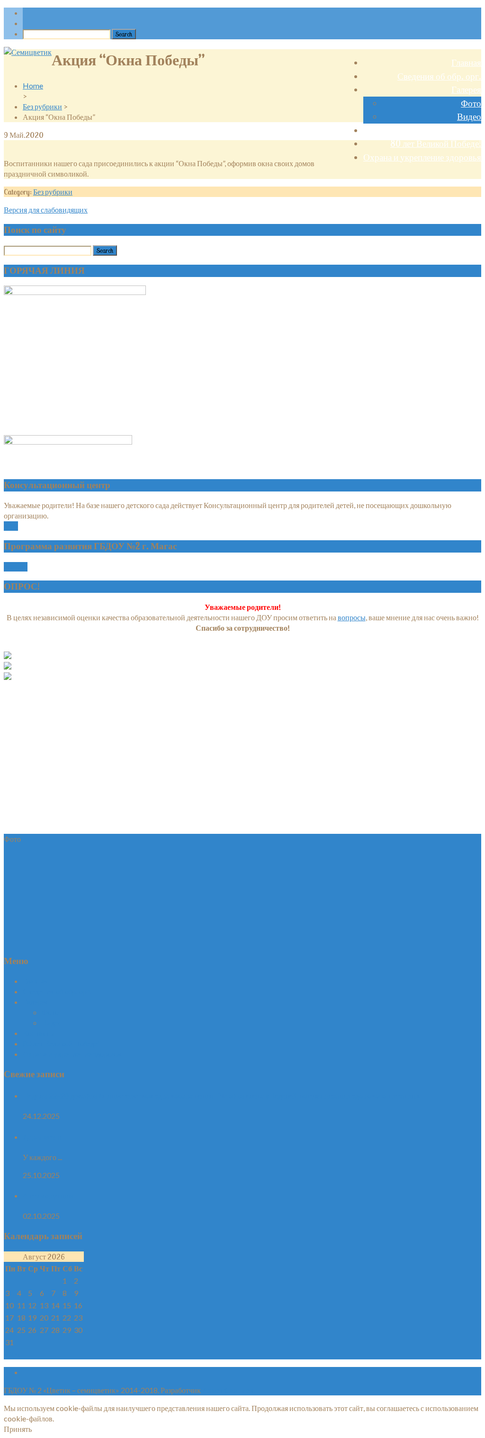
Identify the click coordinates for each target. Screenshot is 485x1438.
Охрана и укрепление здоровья (422, 157)
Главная (466, 62)
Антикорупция (48, 1195)
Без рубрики (42, 106)
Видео (469, 116)
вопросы (352, 617)
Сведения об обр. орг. (439, 76)
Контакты (462, 130)
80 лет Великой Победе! (435, 143)
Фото (471, 103)
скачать (15, 567)
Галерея (466, 89)
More (11, 526)
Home (33, 85)
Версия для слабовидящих (46, 209)
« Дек (12, 1353)
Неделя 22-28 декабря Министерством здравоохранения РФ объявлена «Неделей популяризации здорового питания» (221, 1095)
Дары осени (43, 1136)
